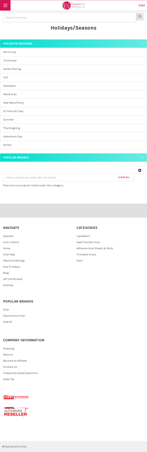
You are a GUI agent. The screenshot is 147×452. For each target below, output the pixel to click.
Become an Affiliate (15, 360)
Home (6, 248)
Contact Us (10, 367)
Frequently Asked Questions (20, 373)
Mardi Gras (10, 94)
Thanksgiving (11, 128)
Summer (8, 119)
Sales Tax (8, 379)
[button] (140, 170)
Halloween (9, 85)
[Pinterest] (14, 435)
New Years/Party (13, 102)
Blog (6, 273)
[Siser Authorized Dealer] (16, 397)
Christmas (10, 60)
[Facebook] (7, 435)
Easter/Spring (12, 69)
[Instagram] (28, 435)
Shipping (8, 348)
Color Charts (11, 242)
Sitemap (8, 285)
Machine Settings (14, 260)
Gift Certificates (13, 279)
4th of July (9, 52)
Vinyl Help (9, 254)
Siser (80, 260)
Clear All (124, 177)
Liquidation (83, 236)
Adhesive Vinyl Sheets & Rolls (95, 248)
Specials (8, 236)
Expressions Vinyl (14, 315)
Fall (5, 77)
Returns (8, 354)
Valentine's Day (12, 136)
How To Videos (11, 266)
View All (7, 321)
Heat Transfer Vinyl (88, 242)
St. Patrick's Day (13, 111)
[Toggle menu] (5, 5)
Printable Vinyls (86, 254)
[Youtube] (21, 435)
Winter (7, 145)
